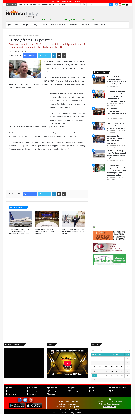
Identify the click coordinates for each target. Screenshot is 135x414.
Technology (74, 391)
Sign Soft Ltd (76, 412)
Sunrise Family (109, 407)
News (16, 25)
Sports (72, 388)
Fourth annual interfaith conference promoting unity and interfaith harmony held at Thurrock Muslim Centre (116, 96)
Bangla (103, 25)
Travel (44, 25)
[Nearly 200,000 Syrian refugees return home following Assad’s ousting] (73, 219)
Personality (73, 25)
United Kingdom (34, 391)
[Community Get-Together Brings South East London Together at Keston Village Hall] (99, 80)
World (10, 391)
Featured (19, 35)
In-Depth (25, 25)
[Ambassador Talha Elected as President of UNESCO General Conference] (99, 139)
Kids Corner (85, 25)
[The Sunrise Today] (22, 13)
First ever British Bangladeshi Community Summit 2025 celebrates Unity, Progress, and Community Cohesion (116, 170)
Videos (95, 25)
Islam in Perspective (58, 25)
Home (13, 35)
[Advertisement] (88, 11)
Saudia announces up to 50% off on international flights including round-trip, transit (19, 231)
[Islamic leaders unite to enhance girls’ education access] (47, 219)
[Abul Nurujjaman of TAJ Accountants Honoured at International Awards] (99, 126)
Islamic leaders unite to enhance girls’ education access (44, 231)
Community (53, 388)
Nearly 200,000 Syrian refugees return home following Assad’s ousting (73, 231)
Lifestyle (35, 25)
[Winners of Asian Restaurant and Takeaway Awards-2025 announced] (99, 111)
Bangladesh (33, 388)
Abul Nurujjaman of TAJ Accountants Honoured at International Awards (116, 125)
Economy (52, 391)
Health (93, 388)
